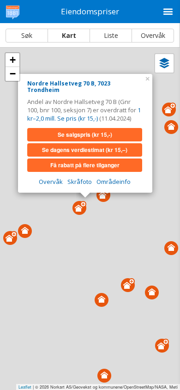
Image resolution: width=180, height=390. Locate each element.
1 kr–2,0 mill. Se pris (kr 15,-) (84, 114)
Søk (26, 35)
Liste (111, 35)
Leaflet (24, 387)
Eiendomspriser (90, 11)
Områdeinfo (113, 181)
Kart (69, 35)
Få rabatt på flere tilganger (85, 165)
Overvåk (153, 35)
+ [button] (13, 60)
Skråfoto (79, 181)
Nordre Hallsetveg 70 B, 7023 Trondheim (68, 86)
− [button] (13, 73)
